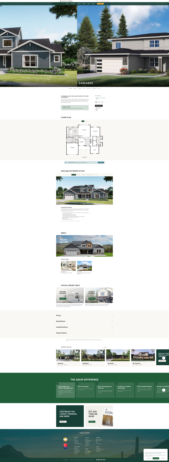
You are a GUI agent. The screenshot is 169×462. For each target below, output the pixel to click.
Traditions (73, 174)
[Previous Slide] (2, 44)
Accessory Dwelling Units (77, 443)
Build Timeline (76, 448)
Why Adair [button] (78, 3)
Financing (75, 453)
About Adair (87, 450)
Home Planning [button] (73, 3)
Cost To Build (98, 105)
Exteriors (79, 88)
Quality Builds (87, 441)
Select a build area (100, 97)
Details (99, 88)
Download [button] (91, 421)
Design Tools (94, 88)
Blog (96, 441)
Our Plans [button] (67, 3)
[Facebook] (96, 459)
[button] (86, 107)
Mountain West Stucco (90, 174)
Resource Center (98, 440)
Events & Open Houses (99, 439)
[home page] (66, 1)
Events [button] (89, 3)
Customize (100, 162)
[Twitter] (100, 459)
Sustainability (87, 443)
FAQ (96, 442)
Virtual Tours (88, 88)
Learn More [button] (62, 421)
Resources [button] (84, 3)
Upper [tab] (86, 121)
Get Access (62, 298)
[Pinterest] (98, 459)
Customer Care (98, 451)
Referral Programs (98, 443)
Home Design (76, 452)
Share (97, 110)
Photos (84, 88)
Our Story (86, 439)
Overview (70, 88)
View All (104, 347)
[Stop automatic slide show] (1, 6)
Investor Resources (77, 450)
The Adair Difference (88, 440)
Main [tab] (83, 121)
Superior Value (87, 442)
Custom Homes (76, 442)
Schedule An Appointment (100, 449)
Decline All (163, 458)
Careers (86, 451)
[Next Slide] (167, 44)
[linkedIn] (103, 459)
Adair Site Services (76, 451)
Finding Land (76, 449)
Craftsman (78, 174)
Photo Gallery (76, 440)
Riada (96, 174)
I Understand (156, 458)
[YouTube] (104, 459)
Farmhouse (83, 174)
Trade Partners (87, 453)
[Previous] (5, 358)
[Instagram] (101, 459)
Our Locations (98, 450)
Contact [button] (93, 3)
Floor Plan (75, 88)
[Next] (163, 390)
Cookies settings (148, 458)
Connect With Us (98, 448)
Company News (87, 452)
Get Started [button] (100, 3)
